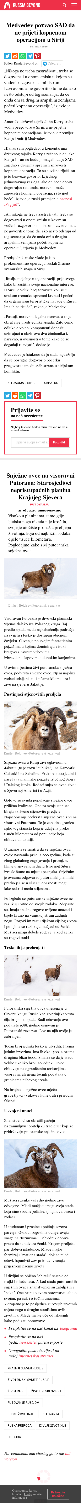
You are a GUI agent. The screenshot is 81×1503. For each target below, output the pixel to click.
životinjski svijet (46, 1391)
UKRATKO (51, 383)
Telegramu (68, 1329)
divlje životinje (52, 1425)
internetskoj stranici (35, 1356)
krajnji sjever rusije (25, 1368)
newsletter (28, 1342)
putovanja (50, 1414)
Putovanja (39, 504)
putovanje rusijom (23, 1403)
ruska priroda (19, 1425)
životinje (15, 1391)
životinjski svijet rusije (28, 1380)
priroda (14, 1437)
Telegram (54, 63)
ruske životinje (20, 1414)
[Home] (7, 5)
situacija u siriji (22, 383)
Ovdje (28, 1494)
